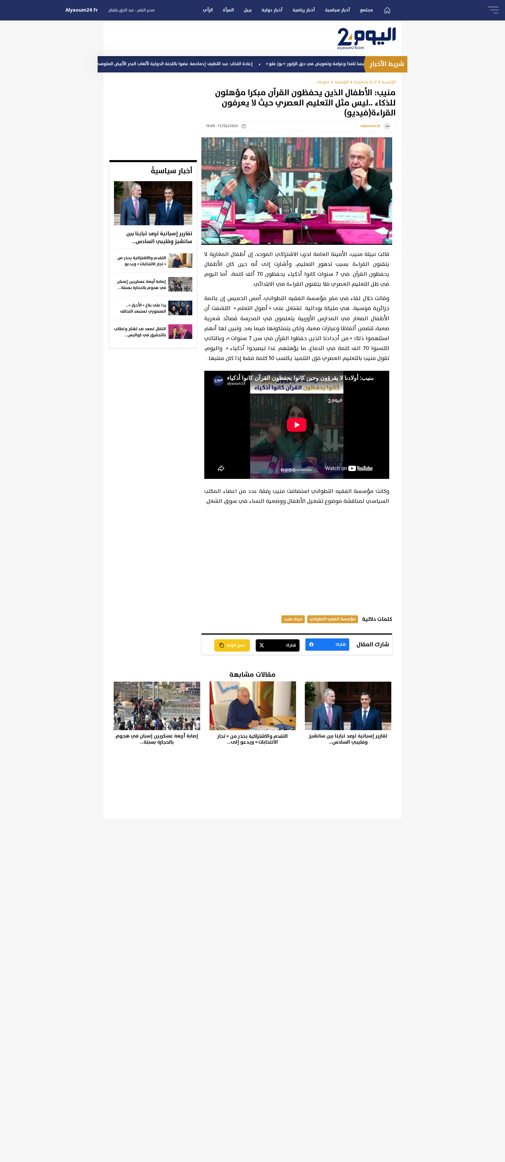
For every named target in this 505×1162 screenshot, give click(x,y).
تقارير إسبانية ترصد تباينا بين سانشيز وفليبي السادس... (159, 238)
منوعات (322, 82)
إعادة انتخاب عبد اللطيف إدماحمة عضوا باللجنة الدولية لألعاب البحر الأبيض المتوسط (224, 63)
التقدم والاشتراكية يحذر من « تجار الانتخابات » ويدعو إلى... (141, 261)
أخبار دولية (272, 10)
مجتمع (366, 10)
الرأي (208, 10)
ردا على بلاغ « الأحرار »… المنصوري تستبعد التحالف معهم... (143, 308)
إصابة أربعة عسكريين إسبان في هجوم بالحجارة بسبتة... (141, 284)
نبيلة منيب (293, 619)
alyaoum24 (371, 126)
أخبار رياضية (304, 10)
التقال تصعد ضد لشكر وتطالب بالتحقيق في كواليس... (140, 332)
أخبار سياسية (337, 10)
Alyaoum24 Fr (81, 10)
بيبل (248, 10)
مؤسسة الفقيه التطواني (332, 619)
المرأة (228, 10)
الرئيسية (389, 82)
